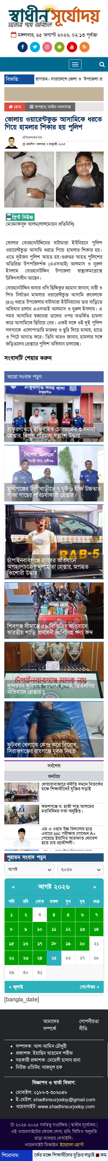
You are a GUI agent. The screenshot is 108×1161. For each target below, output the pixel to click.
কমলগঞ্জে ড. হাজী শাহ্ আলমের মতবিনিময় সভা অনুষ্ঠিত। (67, 808)
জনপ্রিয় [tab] (54, 776)
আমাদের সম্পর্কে (51, 1025)
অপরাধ (40, 107)
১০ (39, 929)
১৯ (68, 943)
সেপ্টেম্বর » (89, 987)
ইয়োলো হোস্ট (72, 1145)
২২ (11, 958)
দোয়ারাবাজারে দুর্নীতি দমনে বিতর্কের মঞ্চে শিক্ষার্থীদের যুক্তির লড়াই (72, 786)
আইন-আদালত (59, 107)
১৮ (53, 943)
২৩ (26, 958)
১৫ (11, 943)
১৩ (82, 929)
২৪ (39, 958)
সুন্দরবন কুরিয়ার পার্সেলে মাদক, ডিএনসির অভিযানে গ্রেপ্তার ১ (50, 689)
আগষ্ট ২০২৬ (54, 887)
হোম (17, 107)
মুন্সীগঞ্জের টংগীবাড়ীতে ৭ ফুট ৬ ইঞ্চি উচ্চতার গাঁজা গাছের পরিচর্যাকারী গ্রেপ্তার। (54, 492)
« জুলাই (16, 987)
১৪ (96, 929)
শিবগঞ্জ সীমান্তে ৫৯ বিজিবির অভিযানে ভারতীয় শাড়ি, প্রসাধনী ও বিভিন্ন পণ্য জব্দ (50, 630)
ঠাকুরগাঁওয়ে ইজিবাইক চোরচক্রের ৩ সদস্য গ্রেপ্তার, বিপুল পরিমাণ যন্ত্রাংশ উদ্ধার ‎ (51, 433)
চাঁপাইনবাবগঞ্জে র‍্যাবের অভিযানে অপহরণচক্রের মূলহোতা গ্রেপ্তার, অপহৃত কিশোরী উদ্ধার (47, 567)
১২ (68, 929)
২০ (82, 943)
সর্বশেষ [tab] (54, 766)
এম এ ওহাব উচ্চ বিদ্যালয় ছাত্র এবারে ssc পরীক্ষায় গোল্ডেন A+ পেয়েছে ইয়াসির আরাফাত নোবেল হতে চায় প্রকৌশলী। (69, 836)
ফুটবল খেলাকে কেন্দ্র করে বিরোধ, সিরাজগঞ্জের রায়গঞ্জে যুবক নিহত (42, 748)
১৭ (39, 943)
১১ (54, 929)
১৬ (25, 943)
